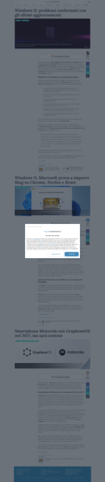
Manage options (56, 254)
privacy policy (71, 249)
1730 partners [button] (35, 238)
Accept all (72, 254)
